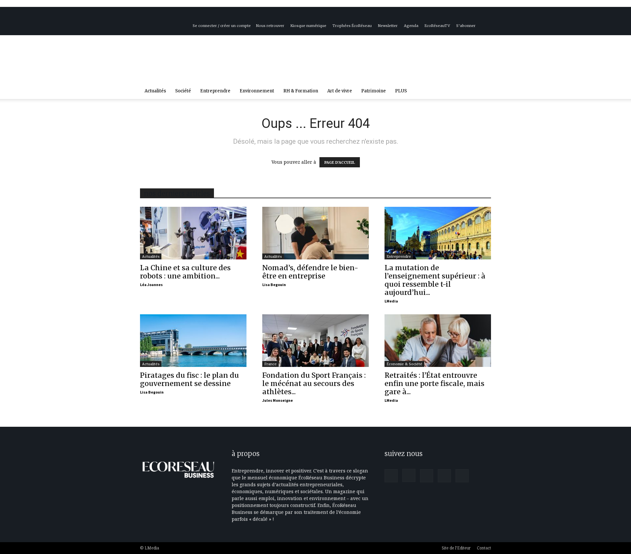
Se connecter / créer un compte (222, 25)
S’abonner (466, 25)
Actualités (155, 91)
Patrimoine (373, 91)
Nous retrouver (270, 25)
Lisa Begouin (274, 284)
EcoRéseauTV (437, 25)
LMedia (391, 301)
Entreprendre (215, 91)
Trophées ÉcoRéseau (352, 25)
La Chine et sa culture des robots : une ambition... (185, 271)
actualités (150, 256)
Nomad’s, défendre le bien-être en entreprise (310, 271)
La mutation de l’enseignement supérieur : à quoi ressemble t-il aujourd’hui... (435, 280)
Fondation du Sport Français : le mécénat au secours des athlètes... (314, 383)
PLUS (401, 91)
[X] (470, 16)
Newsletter (388, 25)
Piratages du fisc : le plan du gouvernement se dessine (189, 379)
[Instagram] (449, 16)
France (270, 363)
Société (183, 91)
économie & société (404, 363)
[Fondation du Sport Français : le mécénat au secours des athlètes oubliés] (315, 340)
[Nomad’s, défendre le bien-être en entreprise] (315, 233)
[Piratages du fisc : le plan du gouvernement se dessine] (193, 340)
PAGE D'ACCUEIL (339, 162)
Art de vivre (339, 91)
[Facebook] (438, 16)
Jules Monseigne (277, 400)
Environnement (257, 91)
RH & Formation (300, 91)
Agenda (411, 25)
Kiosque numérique (308, 25)
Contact (484, 548)
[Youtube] (481, 16)
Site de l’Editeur (456, 548)
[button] (483, 91)
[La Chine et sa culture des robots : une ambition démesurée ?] (193, 233)
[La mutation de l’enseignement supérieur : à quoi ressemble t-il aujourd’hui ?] (438, 233)
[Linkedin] (459, 16)
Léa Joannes (151, 284)
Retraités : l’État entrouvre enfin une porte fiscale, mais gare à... (434, 383)
